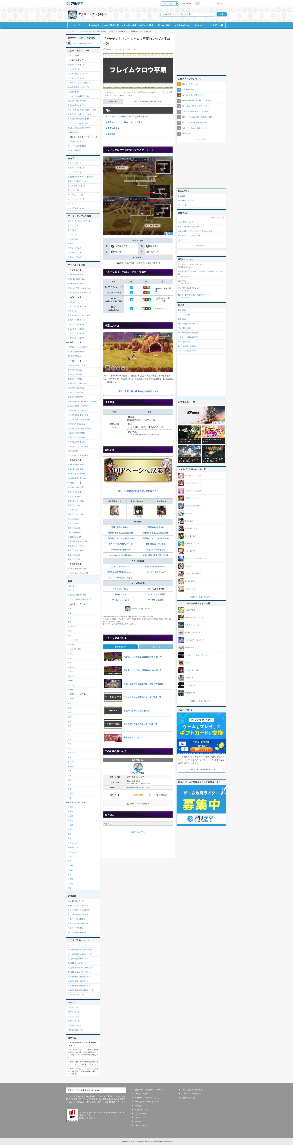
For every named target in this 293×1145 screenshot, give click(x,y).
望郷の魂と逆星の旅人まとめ (79, 288)
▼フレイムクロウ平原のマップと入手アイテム (127, 116)
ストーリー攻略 (128, 25)
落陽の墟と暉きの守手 (76, 464)
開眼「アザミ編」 (74, 505)
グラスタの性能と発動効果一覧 (79, 599)
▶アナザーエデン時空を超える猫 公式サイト (120, 624)
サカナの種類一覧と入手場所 (79, 910)
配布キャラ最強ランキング (78, 181)
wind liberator (73, 510)
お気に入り (163, 795)
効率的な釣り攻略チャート (78, 905)
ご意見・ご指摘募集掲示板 (188, 337)
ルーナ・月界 (73, 640)
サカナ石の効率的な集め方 (78, 914)
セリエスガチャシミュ (120, 566)
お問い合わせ (140, 1113)
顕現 (69, 703)
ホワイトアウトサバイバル (195, 558)
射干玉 (70, 811)
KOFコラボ (72, 311)
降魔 (69, 613)
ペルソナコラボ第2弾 (76, 338)
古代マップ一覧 (74, 1012)
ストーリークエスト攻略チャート (194, 128)
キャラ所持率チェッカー (77, 208)
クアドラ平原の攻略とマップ (120, 544)
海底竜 (70, 879)
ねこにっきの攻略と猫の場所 (79, 128)
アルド (161, 516)
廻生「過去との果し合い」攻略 (79, 114)
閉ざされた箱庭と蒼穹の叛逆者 (79, 428)
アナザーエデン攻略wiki (93, 14)
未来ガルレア (73, 847)
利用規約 (139, 1106)
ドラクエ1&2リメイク (193, 632)
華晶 (69, 888)
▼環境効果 (110, 134)
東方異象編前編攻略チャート (79, 959)
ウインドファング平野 (155, 594)
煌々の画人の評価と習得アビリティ (195, 106)
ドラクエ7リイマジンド (194, 640)
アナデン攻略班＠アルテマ (82, 43)
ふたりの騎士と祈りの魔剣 (78, 455)
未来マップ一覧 (74, 1021)
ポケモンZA (189, 647)
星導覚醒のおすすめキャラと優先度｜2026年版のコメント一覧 (201, 272)
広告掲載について (142, 1110)
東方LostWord (190, 581)
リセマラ (199, 25)
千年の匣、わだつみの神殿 (78, 446)
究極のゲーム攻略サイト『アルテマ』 (150, 1090)
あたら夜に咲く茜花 (75, 487)
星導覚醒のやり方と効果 (156, 544)
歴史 (69, 775)
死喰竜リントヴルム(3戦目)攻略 (121, 538)
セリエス (138, 516)
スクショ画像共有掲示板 (187, 351)
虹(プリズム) (73, 627)
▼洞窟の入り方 (112, 128)
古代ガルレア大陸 (74, 248)
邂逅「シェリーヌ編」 (76, 550)
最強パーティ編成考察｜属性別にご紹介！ (198, 117)
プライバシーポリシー (191, 1094)
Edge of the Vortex (74, 496)
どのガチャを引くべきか (156, 572)
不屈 (69, 636)
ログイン (220, 3)
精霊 (69, 712)
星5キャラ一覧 (73, 190)
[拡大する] (138, 195)
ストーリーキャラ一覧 (76, 199)
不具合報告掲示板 (185, 328)
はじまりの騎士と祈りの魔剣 (79, 419)
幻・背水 (71, 645)
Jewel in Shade (73, 523)
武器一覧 (71, 586)
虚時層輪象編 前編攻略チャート (80, 977)
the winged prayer (74, 519)
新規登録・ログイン (185, 200)
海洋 (69, 744)
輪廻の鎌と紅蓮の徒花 (76, 473)
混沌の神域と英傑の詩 (76, 388)
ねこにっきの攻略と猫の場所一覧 (194, 122)
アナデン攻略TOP (74, 55)
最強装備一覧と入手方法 (77, 595)
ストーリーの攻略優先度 (77, 146)
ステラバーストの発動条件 (121, 555)
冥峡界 (70, 243)
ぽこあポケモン (190, 610)
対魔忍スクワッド (191, 498)
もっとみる (200, 245)
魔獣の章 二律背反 (75, 379)
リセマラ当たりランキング (78, 74)
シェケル (71, 762)
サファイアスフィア (192, 476)
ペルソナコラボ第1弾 (76, 333)
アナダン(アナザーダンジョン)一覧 (195, 111)
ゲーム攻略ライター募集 (192, 1090)
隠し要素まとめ (74, 92)
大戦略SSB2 (189, 693)
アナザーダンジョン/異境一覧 (79, 83)
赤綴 (69, 771)
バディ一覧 (72, 204)
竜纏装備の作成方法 (155, 527)
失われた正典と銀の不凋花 (78, 415)
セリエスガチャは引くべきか (120, 578)
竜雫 (69, 784)
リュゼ (115, 516)
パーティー (182, 240)
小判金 (70, 865)
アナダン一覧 (216, 25)
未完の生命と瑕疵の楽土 (77, 383)
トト (69, 618)
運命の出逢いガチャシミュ (156, 566)
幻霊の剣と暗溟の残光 (76, 279)
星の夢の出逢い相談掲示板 (188, 333)
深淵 (69, 748)
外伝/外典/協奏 (146, 25)
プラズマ (71, 672)
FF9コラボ (72, 302)
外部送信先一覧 (188, 1098)
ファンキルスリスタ (192, 491)
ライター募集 (140, 1125)
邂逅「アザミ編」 (74, 559)
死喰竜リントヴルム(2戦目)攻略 (156, 533)
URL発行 (140, 795)
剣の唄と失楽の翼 (74, 356)
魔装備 (70, 766)
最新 (213, 218)
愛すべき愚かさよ (74, 492)
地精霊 (70, 820)
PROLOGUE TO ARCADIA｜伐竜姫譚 (82, 401)
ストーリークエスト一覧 (77, 945)
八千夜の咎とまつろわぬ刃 (78, 347)
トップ (76, 25)
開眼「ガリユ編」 (74, 528)
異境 (69, 609)
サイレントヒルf (191, 670)
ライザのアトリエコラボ (77, 306)
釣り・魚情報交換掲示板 (77, 932)
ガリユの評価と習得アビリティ (194, 95)
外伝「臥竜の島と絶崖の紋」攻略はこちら (138, 391)
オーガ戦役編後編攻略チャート (79, 954)
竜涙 (69, 780)
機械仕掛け (72, 676)
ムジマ (70, 658)
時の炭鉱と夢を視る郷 (76, 442)
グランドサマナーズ (192, 574)
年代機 (70, 690)
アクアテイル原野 (155, 600)
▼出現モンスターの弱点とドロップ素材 (124, 122)
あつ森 (187, 663)
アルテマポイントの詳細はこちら (201, 769)
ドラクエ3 (188, 678)
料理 (69, 631)
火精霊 (70, 816)
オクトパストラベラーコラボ (79, 315)
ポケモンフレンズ (191, 544)
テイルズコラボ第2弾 (76, 329)
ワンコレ (188, 566)
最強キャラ (94, 25)
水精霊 (70, 825)
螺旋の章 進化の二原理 (76, 365)
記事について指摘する (140, 803)
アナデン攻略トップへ (141, 609)
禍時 (69, 726)
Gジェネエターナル (192, 506)
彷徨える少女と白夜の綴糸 (78, 406)
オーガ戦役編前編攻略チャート (79, 950)
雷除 (69, 829)
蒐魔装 (70, 793)
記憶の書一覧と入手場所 (77, 101)
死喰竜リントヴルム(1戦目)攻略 (121, 533)
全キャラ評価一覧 (74, 163)
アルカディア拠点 (120, 589)
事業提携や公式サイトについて (148, 1102)
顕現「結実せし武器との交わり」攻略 (82, 110)
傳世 (69, 798)
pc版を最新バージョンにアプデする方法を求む (195, 231)
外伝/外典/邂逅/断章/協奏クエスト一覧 (196, 100)
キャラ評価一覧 (111, 25)
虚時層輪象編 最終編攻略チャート (81, 990)
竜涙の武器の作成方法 (120, 527)
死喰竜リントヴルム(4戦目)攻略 (156, 538)
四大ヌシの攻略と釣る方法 (78, 923)
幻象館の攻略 (73, 132)
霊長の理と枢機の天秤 (76, 352)
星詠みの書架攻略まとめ (77, 105)
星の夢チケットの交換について (190, 236)
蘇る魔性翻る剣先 (74, 537)
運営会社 (139, 1121)
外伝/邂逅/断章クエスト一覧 (78, 87)
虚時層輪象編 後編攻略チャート (80, 986)
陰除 (69, 838)
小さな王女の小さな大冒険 (78, 573)
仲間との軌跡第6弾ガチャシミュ (120, 572)
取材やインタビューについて (147, 1098)
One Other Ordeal (74, 532)
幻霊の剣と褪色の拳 (75, 274)
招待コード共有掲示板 (186, 324)
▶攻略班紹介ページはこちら (138, 787)
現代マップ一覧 (74, 1016)
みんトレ (188, 513)
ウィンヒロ (189, 521)
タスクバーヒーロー (192, 625)
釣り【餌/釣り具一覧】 (76, 901)
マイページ (182, 205)
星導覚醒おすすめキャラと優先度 (80, 177)
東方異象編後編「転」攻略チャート (81, 968)
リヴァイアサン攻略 (75, 928)
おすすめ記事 (120, 647)
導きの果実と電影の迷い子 (78, 424)
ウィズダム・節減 (74, 649)
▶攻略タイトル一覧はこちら (201, 597)
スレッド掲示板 (184, 315)
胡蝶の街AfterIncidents (76, 546)
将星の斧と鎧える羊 (75, 469)
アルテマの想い (141, 1094)
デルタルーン (189, 685)
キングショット (190, 528)
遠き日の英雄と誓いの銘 (77, 478)
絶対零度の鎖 (73, 451)
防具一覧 (71, 590)
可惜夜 (70, 807)
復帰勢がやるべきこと (76, 141)
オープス (71, 685)
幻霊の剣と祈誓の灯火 (76, 283)
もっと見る (201, 139)
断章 (69, 721)
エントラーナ (73, 234)
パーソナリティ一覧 (75, 195)
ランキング (221, 218)
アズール (71, 753)
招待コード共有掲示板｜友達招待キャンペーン (195, 295)
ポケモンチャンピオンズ (194, 617)
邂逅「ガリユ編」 (74, 555)
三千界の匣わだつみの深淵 (78, 410)
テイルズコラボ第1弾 (76, 324)
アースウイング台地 (120, 600)
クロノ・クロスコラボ (76, 320)
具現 (69, 663)
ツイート (116, 795)
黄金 (69, 708)
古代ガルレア (73, 852)
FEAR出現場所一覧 (75, 1030)
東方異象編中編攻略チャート (79, 963)
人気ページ (156, 647)
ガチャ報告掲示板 (185, 342)
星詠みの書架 (164, 25)
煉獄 (69, 730)
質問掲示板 (182, 319)
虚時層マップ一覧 (74, 1025)
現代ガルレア (73, 843)
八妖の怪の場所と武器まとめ (79, 119)
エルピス (71, 667)
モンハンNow (190, 536)
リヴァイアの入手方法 (76, 919)
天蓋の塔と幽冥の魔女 (76, 433)
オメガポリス (73, 239)
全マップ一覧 (73, 1007)
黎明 (69, 757)
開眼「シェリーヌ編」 (76, 501)
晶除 (69, 834)
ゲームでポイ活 (168, 3)
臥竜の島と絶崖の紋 (75, 397)
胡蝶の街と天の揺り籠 (76, 437)
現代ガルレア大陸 (74, 252)
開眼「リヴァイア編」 (76, 514)
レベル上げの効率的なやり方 (79, 96)
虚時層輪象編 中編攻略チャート (80, 981)
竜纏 (69, 874)
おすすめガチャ (181, 25)
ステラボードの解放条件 (120, 550)
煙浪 (69, 861)
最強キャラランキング (76, 65)
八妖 (69, 739)
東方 (69, 622)
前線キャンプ (120, 594)
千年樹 (70, 681)
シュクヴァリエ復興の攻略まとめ (190, 264)
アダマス (71, 699)
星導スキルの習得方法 (155, 550)
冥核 (69, 789)
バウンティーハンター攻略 (78, 123)
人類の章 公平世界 (75, 374)
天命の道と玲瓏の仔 (75, 392)
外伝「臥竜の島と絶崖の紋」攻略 (148, 101)
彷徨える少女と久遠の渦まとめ (79, 292)
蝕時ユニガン (73, 225)
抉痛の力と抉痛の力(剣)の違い (189, 227)
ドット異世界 (189, 551)
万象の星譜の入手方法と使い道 (155, 555)
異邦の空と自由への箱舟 (77, 569)
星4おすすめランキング (77, 186)
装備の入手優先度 (74, 150)
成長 (69, 717)
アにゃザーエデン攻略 (76, 995)
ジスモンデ (72, 230)
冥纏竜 (70, 884)
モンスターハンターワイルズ (196, 655)
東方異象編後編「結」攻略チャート (81, 972)
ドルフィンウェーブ (192, 483)
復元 (69, 654)
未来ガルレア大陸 (74, 257)
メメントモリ (189, 589)
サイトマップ (140, 1117)
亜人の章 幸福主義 (75, 370)
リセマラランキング (75, 172)
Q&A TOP (181, 196)
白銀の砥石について (185, 222)
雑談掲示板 (186, 133)
